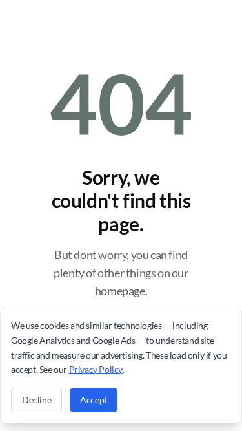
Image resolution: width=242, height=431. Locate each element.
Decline (36, 399)
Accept (93, 399)
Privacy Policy (96, 369)
